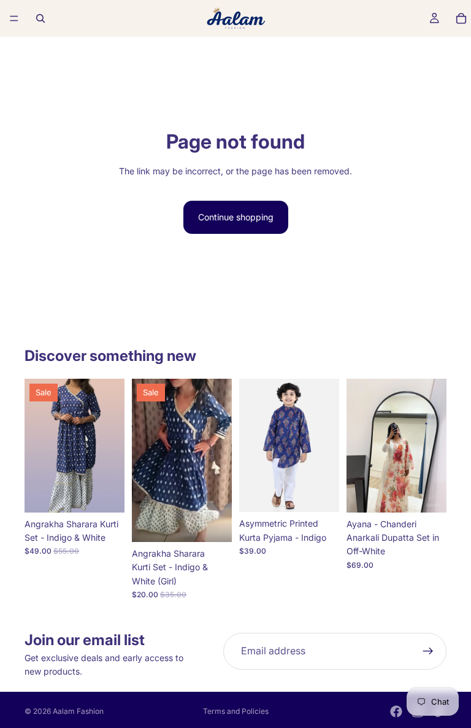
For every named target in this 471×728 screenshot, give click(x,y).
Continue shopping (236, 217)
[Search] (40, 18)
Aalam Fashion (78, 711)
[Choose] (105, 493)
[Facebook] (396, 711)
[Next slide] (111, 445)
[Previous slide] (38, 445)
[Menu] (14, 18)
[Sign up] (428, 651)
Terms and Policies (236, 711)
